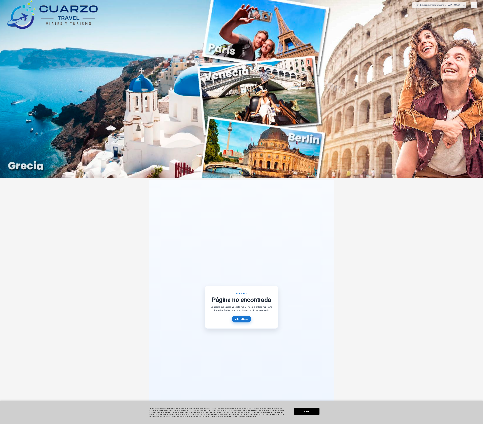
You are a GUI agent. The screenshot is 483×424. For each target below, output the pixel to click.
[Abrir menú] (474, 5)
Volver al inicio (241, 319)
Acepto (307, 411)
